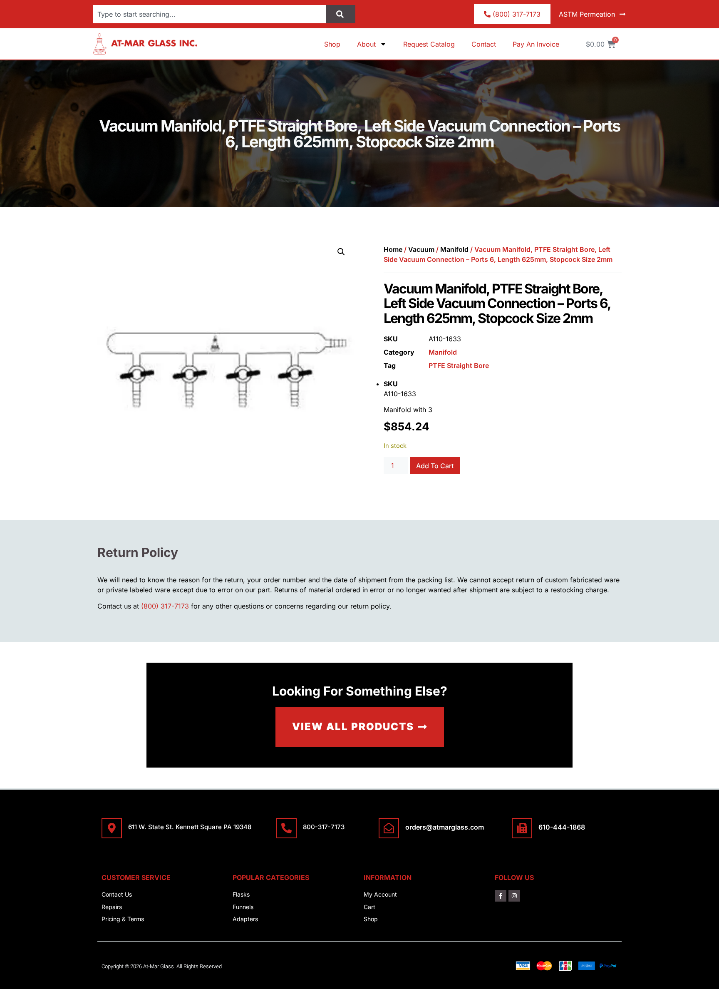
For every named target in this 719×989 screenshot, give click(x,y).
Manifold (454, 249)
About (366, 44)
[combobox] (209, 14)
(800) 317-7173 (165, 606)
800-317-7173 (324, 827)
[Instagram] (514, 896)
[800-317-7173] (286, 828)
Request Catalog (429, 44)
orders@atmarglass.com (444, 827)
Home (393, 249)
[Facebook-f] (500, 896)
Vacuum (421, 249)
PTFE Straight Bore (459, 365)
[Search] (340, 14)
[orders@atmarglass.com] (389, 828)
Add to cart (435, 466)
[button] (341, 251)
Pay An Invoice (536, 44)
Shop (332, 44)
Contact (483, 44)
